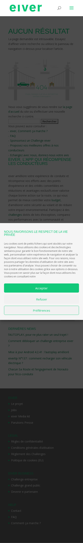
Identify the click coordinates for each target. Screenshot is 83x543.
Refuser (41, 299)
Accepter (41, 288)
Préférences (41, 310)
